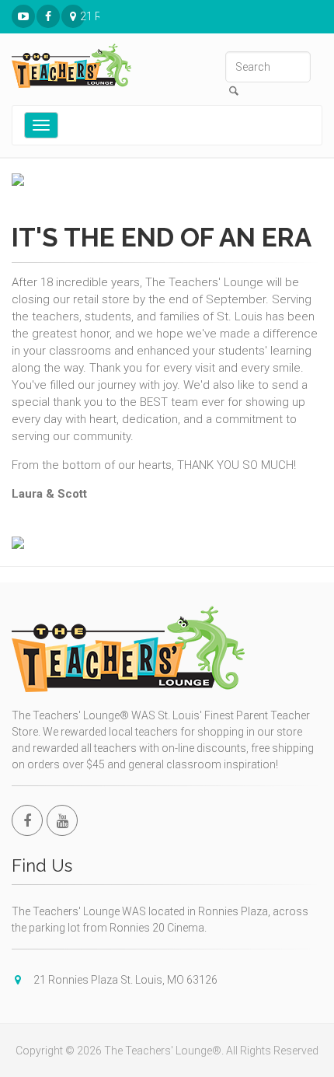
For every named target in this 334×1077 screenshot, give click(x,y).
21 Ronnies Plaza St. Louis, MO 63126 (82, 16)
